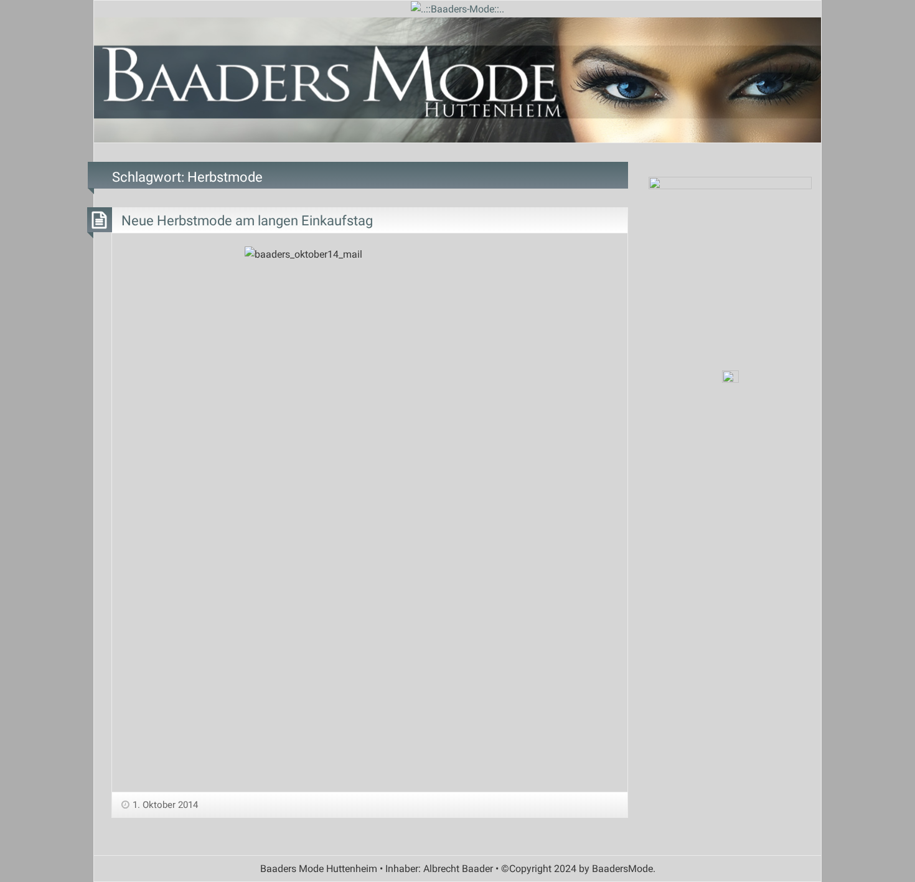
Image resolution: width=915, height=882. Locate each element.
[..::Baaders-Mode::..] (457, 8)
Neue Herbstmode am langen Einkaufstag (247, 220)
